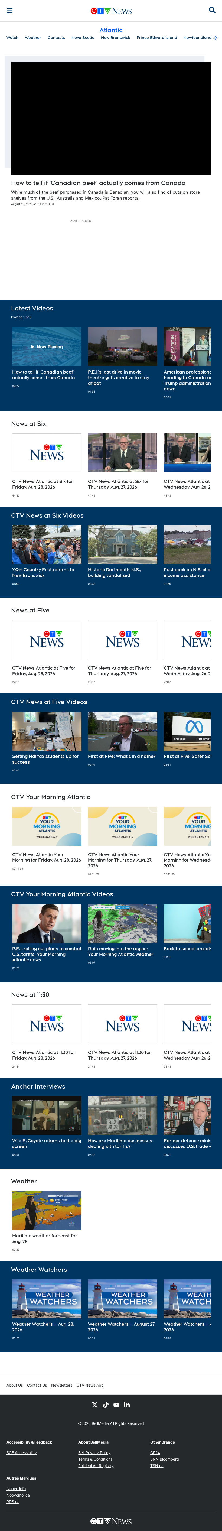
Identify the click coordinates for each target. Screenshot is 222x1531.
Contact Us (37, 1385)
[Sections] (9, 10)
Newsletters (61, 1385)
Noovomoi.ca (18, 1495)
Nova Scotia (82, 37)
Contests (56, 37)
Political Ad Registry (95, 1465)
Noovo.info (16, 1488)
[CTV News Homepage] (111, 11)
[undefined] (46, 357)
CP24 (155, 1452)
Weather (33, 37)
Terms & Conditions (95, 1459)
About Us (14, 1385)
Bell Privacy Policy (94, 1452)
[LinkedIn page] (127, 1404)
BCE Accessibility (21, 1452)
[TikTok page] (105, 1404)
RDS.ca (12, 1501)
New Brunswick (115, 37)
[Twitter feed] (95, 1404)
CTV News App (90, 1385)
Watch (12, 37)
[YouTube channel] (116, 1404)
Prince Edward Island (157, 37)
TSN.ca (157, 1465)
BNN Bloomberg (164, 1459)
